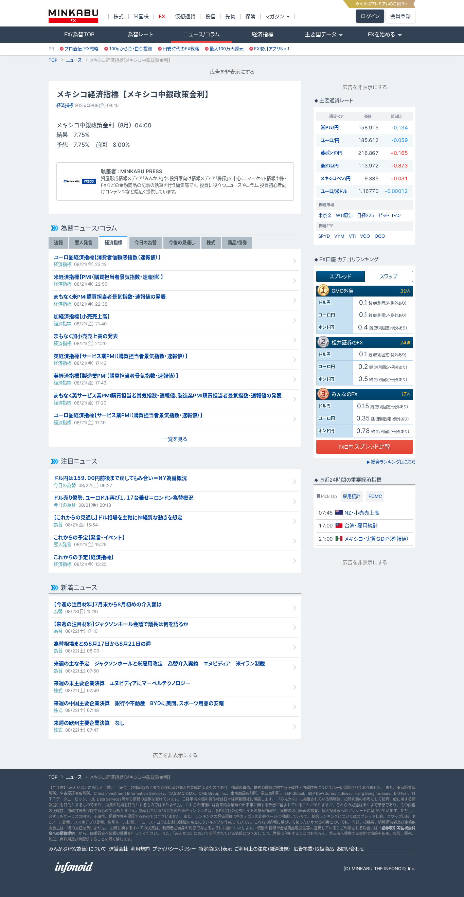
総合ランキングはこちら (391, 462)
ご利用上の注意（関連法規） (263, 848)
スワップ (388, 276)
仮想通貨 (185, 16)
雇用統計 (351, 496)
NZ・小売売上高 (361, 512)
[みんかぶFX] (73, 16)
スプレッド (340, 276)
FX (162, 16)
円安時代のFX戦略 (181, 48)
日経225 (365, 215)
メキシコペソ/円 (336, 178)
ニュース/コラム (201, 34)
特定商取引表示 (215, 848)
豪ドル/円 (330, 165)
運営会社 (118, 848)
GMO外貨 (343, 291)
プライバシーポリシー (174, 848)
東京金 (325, 215)
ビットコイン (389, 215)
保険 (250, 16)
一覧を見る (175, 439)
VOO (365, 236)
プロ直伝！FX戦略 (82, 48)
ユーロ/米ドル (334, 191)
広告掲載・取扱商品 (313, 848)
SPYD (324, 236)
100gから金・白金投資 (130, 48)
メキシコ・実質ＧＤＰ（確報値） (376, 539)
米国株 (141, 16)
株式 (118, 16)
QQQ (380, 236)
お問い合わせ (350, 848)
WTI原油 (344, 215)
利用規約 (140, 848)
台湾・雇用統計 (361, 525)
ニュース (74, 60)
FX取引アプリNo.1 (271, 48)
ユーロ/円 (330, 140)
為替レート (140, 34)
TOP (53, 60)
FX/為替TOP (79, 34)
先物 (230, 16)
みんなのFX (345, 394)
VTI (352, 236)
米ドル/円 (330, 127)
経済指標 (262, 34)
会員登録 (400, 16)
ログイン (370, 16)
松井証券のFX (347, 342)
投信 (210, 16)
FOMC (375, 496)
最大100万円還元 (227, 48)
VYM (339, 236)
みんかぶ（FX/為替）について (77, 848)
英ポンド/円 (331, 153)
